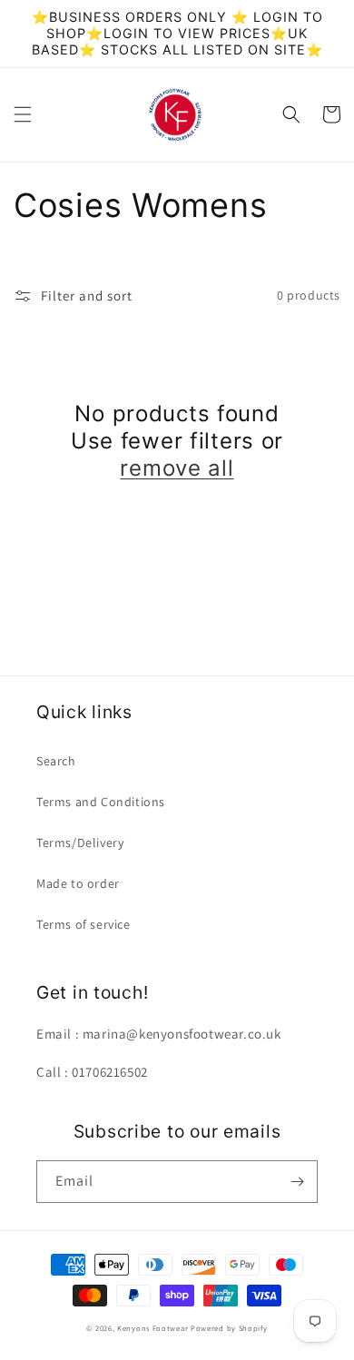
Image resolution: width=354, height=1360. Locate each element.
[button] (23, 114)
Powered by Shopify (229, 1328)
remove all (176, 468)
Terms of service (83, 924)
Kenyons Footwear (152, 1328)
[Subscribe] (297, 1181)
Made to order (78, 883)
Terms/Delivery (79, 842)
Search (56, 761)
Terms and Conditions (100, 801)
